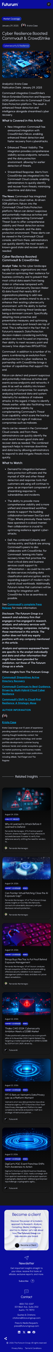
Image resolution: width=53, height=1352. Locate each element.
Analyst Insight (12, 819)
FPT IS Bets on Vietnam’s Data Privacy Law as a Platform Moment (25, 1096)
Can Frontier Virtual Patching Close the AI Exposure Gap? (26, 895)
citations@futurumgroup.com (26, 1318)
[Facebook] (33, 1332)
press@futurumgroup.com (26, 1326)
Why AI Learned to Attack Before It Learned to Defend (23, 826)
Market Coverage (11, 18)
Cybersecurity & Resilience (16, 45)
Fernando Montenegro (18, 848)
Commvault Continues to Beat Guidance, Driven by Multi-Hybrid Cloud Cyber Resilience (26, 690)
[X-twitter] (24, 1332)
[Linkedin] (19, 1332)
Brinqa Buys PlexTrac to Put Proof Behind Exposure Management (26, 961)
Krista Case (32, 25)
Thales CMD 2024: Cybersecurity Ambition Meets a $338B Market (22, 1030)
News (25, 888)
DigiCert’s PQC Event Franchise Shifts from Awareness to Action (24, 1165)
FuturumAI (13, 1050)
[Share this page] (5, 1338)
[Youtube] (29, 1332)
